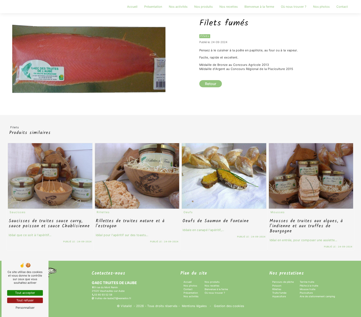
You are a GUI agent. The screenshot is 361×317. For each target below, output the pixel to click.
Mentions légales (194, 306)
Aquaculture (279, 296)
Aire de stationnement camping (317, 296)
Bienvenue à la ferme (259, 6)
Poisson (276, 285)
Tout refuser (25, 300)
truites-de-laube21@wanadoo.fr (112, 298)
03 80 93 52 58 (103, 294)
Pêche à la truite (309, 285)
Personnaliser (25, 307)
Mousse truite (307, 289)
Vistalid (127, 306)
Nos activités (178, 6)
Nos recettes (228, 6)
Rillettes (276, 289)
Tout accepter (25, 293)
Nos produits (203, 6)
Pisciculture (306, 292)
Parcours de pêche (283, 282)
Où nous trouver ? (293, 6)
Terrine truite (307, 282)
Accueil (132, 6)
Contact (342, 6)
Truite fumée (279, 292)
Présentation (153, 6)
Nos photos (321, 6)
